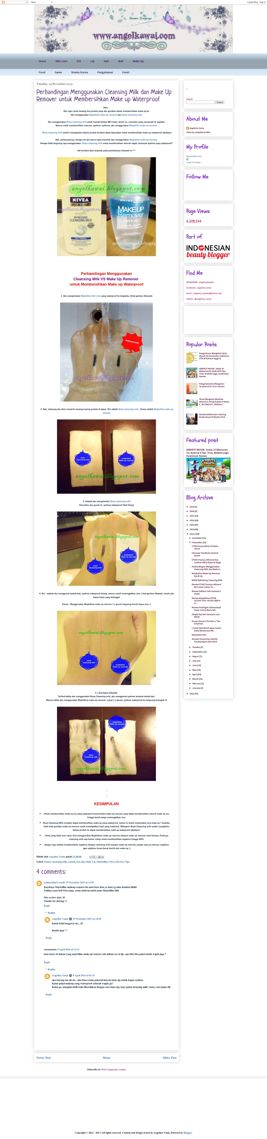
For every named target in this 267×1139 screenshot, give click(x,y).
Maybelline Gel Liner (91, 296)
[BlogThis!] (93, 857)
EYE (79, 61)
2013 (192, 534)
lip (83, 861)
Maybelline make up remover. (143, 125)
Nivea (112, 861)
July (194, 661)
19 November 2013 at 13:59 (80, 882)
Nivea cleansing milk (132, 115)
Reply (47, 905)
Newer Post (43, 1057)
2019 (192, 507)
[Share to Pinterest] (102, 857)
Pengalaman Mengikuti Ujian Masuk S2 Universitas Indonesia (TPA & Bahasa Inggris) (214, 356)
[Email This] (90, 857)
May (194, 670)
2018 (192, 511)
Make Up (138, 61)
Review (120, 861)
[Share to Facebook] (99, 857)
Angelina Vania (60, 918)
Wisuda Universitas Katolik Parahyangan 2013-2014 (204, 640)
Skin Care (61, 61)
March (195, 679)
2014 (192, 529)
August (195, 656)
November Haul (199, 635)
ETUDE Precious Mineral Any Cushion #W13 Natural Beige (206, 561)
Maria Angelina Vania (194, 156)
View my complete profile (198, 132)
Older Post (169, 1057)
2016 (192, 520)
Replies (51, 912)
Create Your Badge (193, 162)
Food (42, 72)
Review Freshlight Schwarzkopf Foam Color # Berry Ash (206, 608)
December (197, 538)
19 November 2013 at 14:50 (87, 918)
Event (125, 72)
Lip (92, 61)
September (197, 652)
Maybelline (102, 861)
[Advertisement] (126, 1104)
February (196, 684)
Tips (127, 861)
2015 (192, 525)
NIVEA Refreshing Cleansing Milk (207, 580)
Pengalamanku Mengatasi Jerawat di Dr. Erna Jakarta (212, 385)
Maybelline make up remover (103, 115)
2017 (192, 516)
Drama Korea (79, 72)
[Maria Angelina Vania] (187, 160)
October (196, 647)
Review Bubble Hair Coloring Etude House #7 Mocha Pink (212, 415)
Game (58, 72)
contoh (71, 861)
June (194, 665)
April (194, 674)
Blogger (188, 1132)
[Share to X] (96, 857)
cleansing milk (59, 861)
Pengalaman (105, 72)
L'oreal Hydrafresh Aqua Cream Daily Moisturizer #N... (206, 629)
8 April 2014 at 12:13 (68, 949)
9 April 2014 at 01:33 (84, 975)
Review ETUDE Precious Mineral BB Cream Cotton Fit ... (206, 585)
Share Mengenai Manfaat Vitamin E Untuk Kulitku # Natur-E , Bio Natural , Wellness (214, 402)
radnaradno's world (54, 882)
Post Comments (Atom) (114, 1069)
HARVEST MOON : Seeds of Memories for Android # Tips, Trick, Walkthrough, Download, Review (214, 373)
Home (42, 61)
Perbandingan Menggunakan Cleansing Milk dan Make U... (207, 568)
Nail (120, 61)
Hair (106, 61)
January (196, 688)
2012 (192, 694)
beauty (47, 861)
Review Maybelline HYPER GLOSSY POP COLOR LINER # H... (206, 601)
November (197, 543)
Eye (78, 861)
